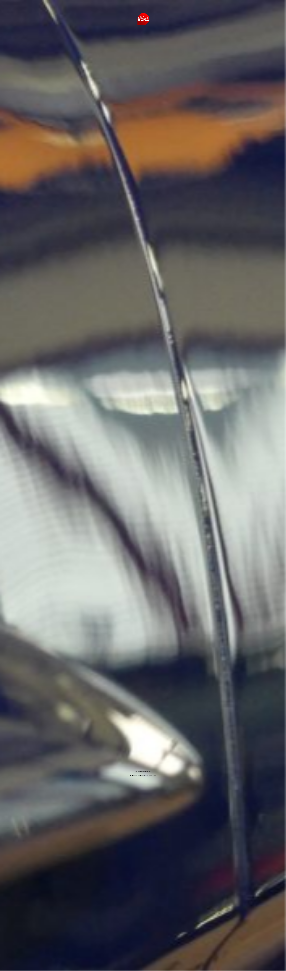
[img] (143, 485)
